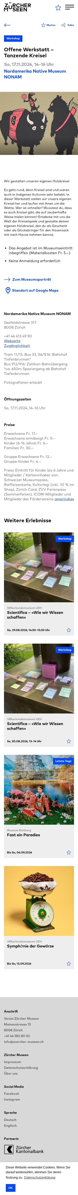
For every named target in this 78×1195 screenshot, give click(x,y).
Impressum (12, 1062)
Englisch (10, 1126)
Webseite (12, 341)
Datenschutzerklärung (21, 1068)
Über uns (11, 1073)
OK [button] (10, 1187)
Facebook (11, 1094)
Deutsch (10, 1120)
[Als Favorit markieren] (69, 630)
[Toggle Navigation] (69, 7)
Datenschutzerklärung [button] (39, 1177)
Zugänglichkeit (17, 345)
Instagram (12, 1099)
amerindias (64, 499)
